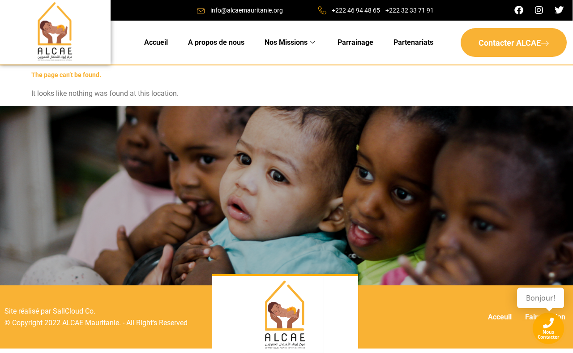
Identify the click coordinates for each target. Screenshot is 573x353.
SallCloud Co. (74, 311)
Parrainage (355, 42)
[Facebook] (519, 10)
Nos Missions (286, 42)
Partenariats (413, 42)
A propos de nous (216, 42)
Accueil (156, 42)
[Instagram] (539, 10)
